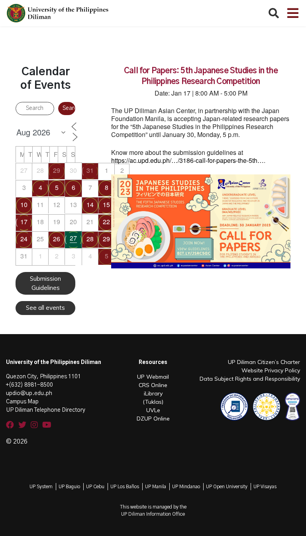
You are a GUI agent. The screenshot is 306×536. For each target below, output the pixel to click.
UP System (41, 486)
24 (23, 238)
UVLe (153, 410)
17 (23, 221)
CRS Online (153, 385)
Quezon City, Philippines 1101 (43, 377)
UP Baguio (69, 486)
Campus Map (22, 402)
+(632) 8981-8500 (29, 385)
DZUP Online (153, 418)
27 (73, 238)
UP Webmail (153, 376)
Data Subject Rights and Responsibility (250, 378)
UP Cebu (95, 486)
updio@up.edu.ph (29, 393)
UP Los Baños (124, 486)
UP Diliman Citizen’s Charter (264, 362)
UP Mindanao (186, 486)
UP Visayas (265, 486)
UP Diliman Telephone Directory (45, 410)
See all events (45, 307)
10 (23, 204)
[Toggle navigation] (293, 13)
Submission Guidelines (45, 283)
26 (56, 238)
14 (90, 204)
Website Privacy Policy (270, 370)
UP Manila (155, 486)
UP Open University (226, 486)
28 (90, 238)
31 (90, 170)
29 (56, 170)
